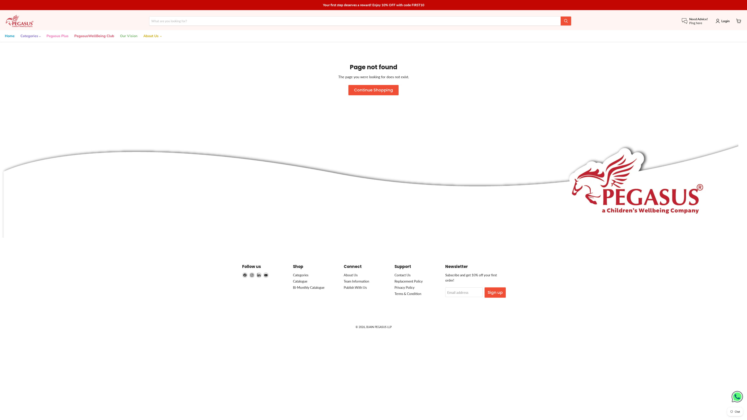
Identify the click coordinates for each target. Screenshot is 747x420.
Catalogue (300, 281)
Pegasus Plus (57, 36)
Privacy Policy (405, 287)
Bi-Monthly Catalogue (308, 287)
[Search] (566, 21)
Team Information (356, 281)
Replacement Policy (409, 281)
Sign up (495, 292)
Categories (29, 36)
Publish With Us (355, 287)
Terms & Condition (408, 294)
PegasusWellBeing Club (94, 36)
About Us (151, 36)
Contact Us (402, 275)
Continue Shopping (373, 90)
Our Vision (129, 36)
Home (10, 36)
